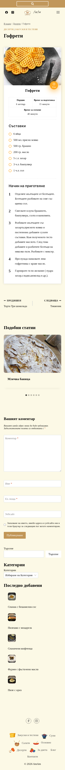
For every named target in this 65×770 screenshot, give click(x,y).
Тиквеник (52, 303)
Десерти (8, 29)
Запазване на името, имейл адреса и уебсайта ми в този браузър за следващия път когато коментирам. (33, 524)
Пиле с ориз (15, 690)
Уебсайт (10, 514)
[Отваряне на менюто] (58, 12)
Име (8, 483)
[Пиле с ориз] (12, 680)
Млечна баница (19, 379)
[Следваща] (55, 363)
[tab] (26, 395)
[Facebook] (6, 12)
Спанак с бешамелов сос (22, 606)
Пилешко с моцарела (20, 627)
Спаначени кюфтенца (20, 648)
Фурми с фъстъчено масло (23, 669)
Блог (53, 749)
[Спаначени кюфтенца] (12, 638)
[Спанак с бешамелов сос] (12, 596)
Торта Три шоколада (15, 303)
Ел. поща (11, 498)
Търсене (8, 548)
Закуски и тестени (26, 29)
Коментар (11, 438)
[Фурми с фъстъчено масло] (12, 659)
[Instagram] (12, 12)
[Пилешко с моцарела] (12, 617)
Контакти (32, 756)
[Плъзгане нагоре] (57, 765)
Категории (10, 570)
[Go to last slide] (9, 363)
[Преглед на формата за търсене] (32, 3)
